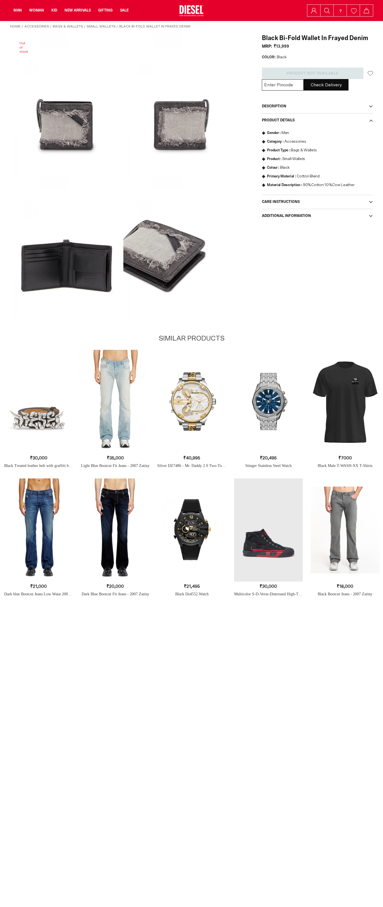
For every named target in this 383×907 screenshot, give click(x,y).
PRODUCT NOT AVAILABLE (313, 73)
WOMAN (36, 10)
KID (54, 10)
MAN (17, 10)
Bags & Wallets (68, 26)
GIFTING (105, 10)
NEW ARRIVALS (77, 10)
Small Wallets (101, 26)
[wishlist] (353, 10)
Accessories (36, 26)
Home (15, 26)
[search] (327, 10)
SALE (124, 10)
